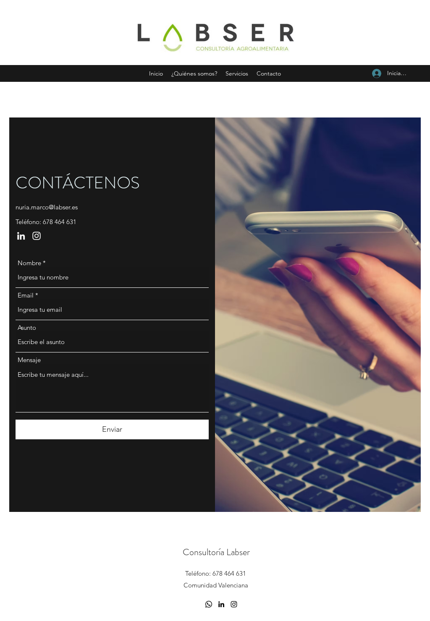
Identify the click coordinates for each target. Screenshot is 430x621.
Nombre (29, 263)
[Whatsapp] (209, 604)
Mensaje (29, 360)
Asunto (27, 327)
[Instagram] (36, 235)
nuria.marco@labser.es (47, 207)
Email (26, 295)
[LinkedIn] (21, 235)
